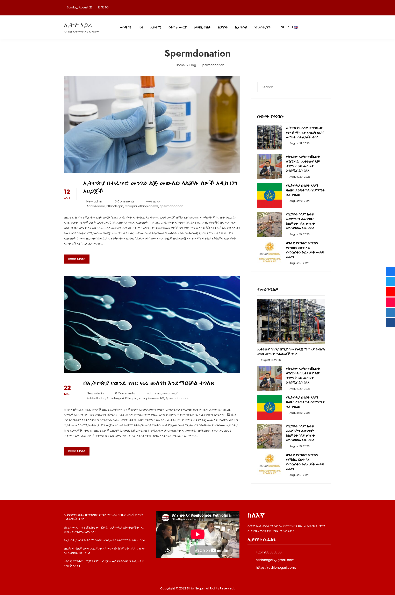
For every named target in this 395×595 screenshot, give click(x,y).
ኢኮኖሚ (155, 27)
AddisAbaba (95, 206)
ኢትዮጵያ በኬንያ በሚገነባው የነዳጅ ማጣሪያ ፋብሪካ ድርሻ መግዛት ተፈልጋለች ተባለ (305, 132)
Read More (76, 259)
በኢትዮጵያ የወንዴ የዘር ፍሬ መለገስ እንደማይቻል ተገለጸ (149, 383)
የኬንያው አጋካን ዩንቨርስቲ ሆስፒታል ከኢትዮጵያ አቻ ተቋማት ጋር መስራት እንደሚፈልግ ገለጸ (303, 163)
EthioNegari (115, 206)
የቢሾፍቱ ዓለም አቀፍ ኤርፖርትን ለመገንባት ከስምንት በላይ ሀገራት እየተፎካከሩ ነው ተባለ (300, 221)
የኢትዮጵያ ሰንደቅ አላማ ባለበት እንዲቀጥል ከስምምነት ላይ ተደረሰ (305, 190)
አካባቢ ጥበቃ (202, 27)
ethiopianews (148, 206)
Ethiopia (131, 206)
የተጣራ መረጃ (177, 27)
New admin (94, 201)
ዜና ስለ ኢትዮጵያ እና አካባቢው (81, 31)
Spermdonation (171, 206)
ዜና (141, 27)
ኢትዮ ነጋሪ (78, 24)
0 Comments (125, 201)
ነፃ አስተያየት (262, 27)
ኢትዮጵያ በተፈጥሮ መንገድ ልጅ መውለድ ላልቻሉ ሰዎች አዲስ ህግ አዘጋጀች (160, 187)
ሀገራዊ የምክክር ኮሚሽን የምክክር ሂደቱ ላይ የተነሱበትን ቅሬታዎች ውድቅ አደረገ (305, 250)
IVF (162, 398)
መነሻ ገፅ (125, 27)
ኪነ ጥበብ (241, 27)
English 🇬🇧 (288, 27)
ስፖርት (223, 27)
